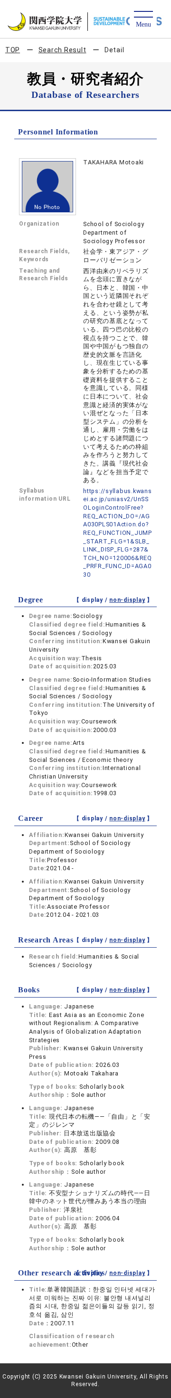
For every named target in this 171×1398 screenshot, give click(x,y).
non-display (127, 600)
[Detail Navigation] (143, 19)
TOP (12, 50)
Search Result (62, 50)
